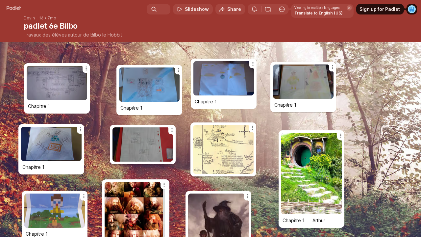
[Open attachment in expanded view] (223, 78)
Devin (29, 18)
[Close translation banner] (349, 8)
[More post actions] (253, 64)
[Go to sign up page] (412, 9)
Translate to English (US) (318, 13)
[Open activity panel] (254, 9)
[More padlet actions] (281, 9)
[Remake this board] (268, 9)
